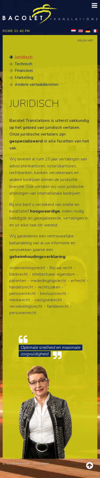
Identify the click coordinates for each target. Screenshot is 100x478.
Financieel (24, 71)
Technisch (23, 64)
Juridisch (24, 57)
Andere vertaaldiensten (36, 84)
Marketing (24, 77)
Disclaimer (41, 463)
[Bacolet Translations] (50, 14)
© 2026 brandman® (16, 463)
